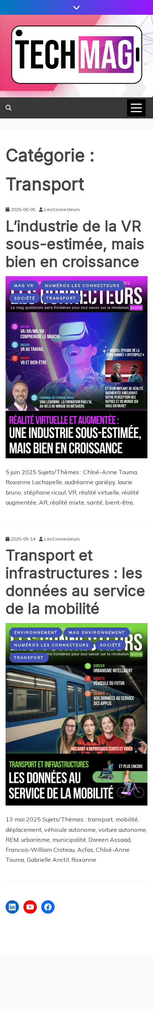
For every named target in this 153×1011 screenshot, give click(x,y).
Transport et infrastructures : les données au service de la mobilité (75, 581)
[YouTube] (30, 907)
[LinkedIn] (12, 907)
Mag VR (24, 285)
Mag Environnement (97, 632)
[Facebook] (48, 907)
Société (24, 298)
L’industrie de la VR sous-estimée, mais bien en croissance (75, 244)
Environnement (36, 632)
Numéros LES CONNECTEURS (82, 285)
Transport (61, 298)
